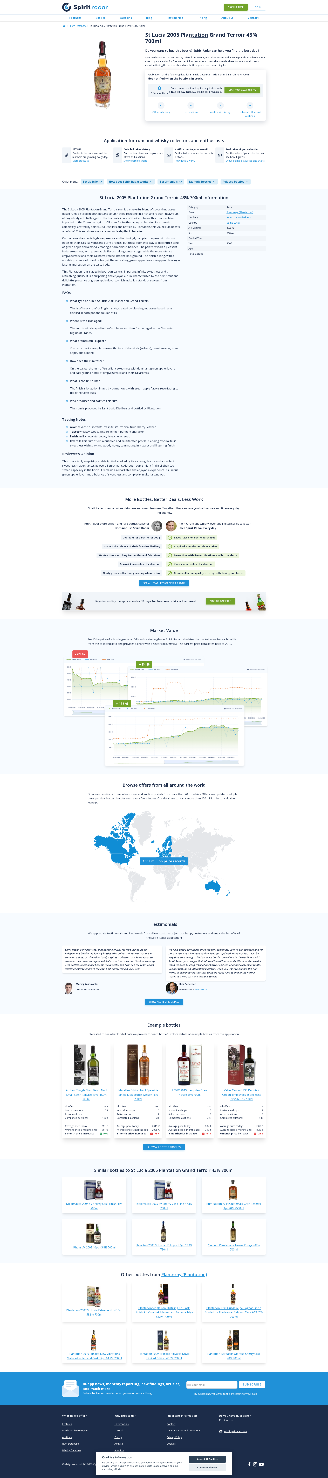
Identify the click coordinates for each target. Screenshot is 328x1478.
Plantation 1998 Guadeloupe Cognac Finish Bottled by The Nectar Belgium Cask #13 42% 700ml (234, 1312)
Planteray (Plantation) (240, 212)
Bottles (101, 18)
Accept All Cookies (207, 1459)
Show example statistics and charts (245, 160)
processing (237, 1393)
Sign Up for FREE (220, 601)
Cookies (171, 1443)
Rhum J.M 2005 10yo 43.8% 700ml (94, 1247)
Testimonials (174, 18)
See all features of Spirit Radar (164, 583)
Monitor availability (242, 90)
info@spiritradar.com (235, 1431)
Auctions (126, 18)
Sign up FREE (236, 7)
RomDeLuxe (201, 989)
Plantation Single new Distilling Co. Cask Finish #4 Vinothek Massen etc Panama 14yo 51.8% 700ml (164, 1312)
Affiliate (118, 1443)
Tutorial (118, 1430)
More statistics (80, 160)
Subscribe (252, 1384)
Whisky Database (71, 1450)
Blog (149, 18)
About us (227, 18)
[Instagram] (256, 1464)
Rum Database (78, 25)
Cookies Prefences (207, 1467)
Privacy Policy (174, 1437)
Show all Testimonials (164, 1001)
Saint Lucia (233, 222)
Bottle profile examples (75, 1430)
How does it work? (185, 160)
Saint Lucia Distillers (239, 217)
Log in (258, 7)
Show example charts (135, 160)
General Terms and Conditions (183, 1430)
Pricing (202, 18)
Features (75, 18)
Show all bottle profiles (164, 1147)
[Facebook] (250, 1464)
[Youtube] (262, 1464)
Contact (253, 18)
